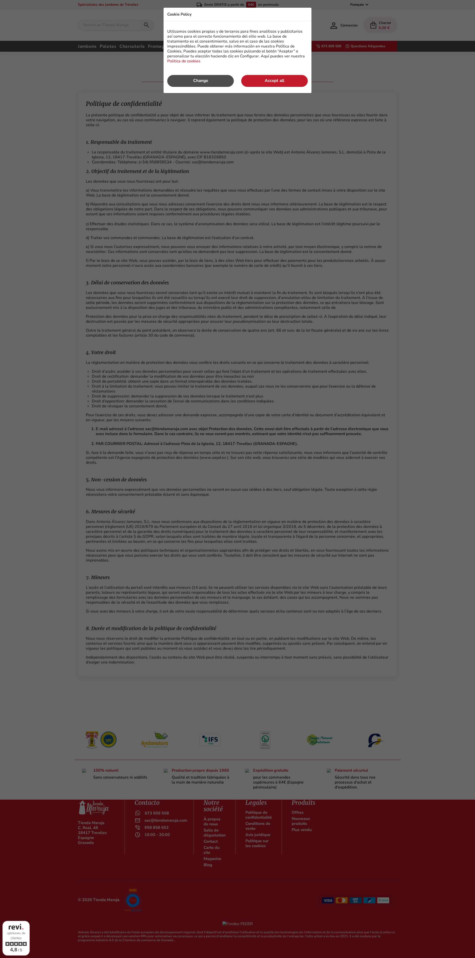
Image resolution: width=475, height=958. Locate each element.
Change (200, 80)
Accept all (274, 80)
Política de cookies (183, 61)
